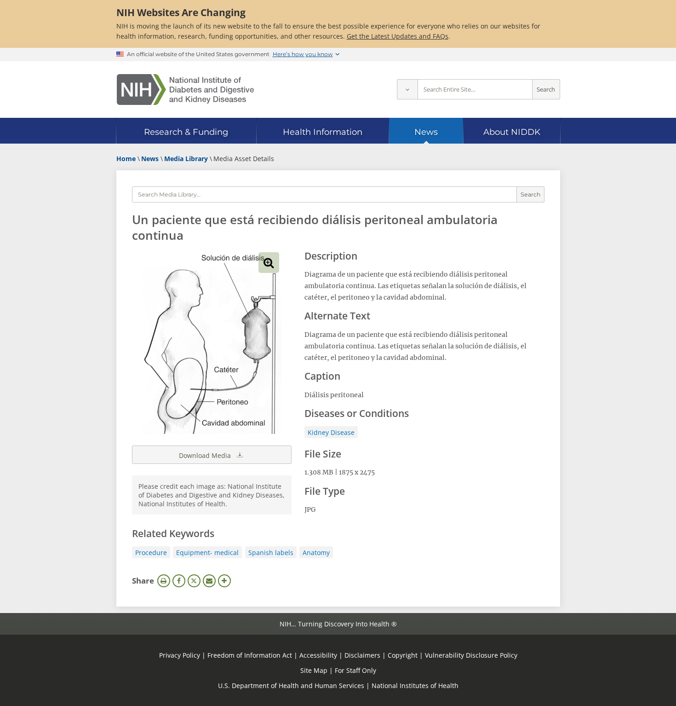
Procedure (151, 552)
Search (546, 89)
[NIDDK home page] (185, 89)
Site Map (313, 670)
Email (209, 580)
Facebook (178, 580)
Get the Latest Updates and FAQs (397, 36)
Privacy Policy (179, 655)
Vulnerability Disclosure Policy (471, 655)
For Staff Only (355, 670)
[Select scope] (407, 89)
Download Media (206, 455)
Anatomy (316, 552)
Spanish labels (270, 552)
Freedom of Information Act (249, 655)
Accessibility (318, 655)
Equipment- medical (207, 552)
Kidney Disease (331, 432)
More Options (224, 580)
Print (163, 580)
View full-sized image (268, 262)
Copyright (403, 655)
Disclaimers (362, 655)
